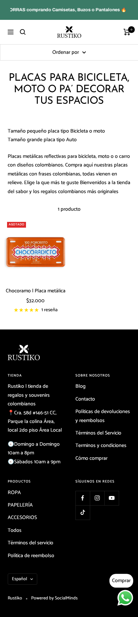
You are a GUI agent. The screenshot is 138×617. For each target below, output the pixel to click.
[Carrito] (127, 32)
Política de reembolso (31, 555)
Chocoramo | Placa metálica (35, 291)
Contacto (85, 399)
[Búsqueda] (23, 32)
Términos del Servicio (98, 433)
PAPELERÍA (20, 505)
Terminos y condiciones (100, 445)
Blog (80, 386)
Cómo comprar (91, 458)
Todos (15, 530)
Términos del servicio (30, 543)
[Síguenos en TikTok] (82, 512)
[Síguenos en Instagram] (97, 498)
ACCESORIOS (22, 517)
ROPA (14, 492)
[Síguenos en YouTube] (111, 498)
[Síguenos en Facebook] (82, 498)
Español (19, 579)
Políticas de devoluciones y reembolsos (102, 416)
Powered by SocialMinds (54, 598)
